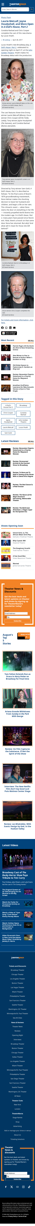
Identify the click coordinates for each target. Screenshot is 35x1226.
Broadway (6, 40)
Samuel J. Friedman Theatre (23, 537)
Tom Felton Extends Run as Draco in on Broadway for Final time (18, 676)
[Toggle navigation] (1, 4)
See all (31, 341)
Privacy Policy (12, 1216)
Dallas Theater (17, 1057)
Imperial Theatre (19, 543)
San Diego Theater (17, 1079)
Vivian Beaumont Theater (22, 558)
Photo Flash (6, 17)
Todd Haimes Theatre (21, 550)
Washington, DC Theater (18, 1009)
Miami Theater (17, 992)
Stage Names (17, 1117)
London (17, 1109)
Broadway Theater (17, 970)
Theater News (17, 1026)
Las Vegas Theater (17, 987)
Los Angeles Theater (17, 979)
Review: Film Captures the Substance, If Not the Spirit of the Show (17, 751)
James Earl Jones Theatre (22, 566)
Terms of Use (22, 1216)
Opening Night (17, 1035)
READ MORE (25, 634)
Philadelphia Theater (17, 996)
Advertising (17, 1126)
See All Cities (17, 1018)
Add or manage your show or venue (17, 1130)
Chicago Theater (17, 974)
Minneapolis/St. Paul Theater (17, 1013)
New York (17, 1105)
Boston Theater (17, 983)
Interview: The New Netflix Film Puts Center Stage (17, 789)
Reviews (18, 1031)
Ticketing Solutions (17, 1139)
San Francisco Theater (17, 1000)
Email (6, 611)
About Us (17, 1135)
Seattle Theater (17, 1005)
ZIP (5, 617)
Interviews (17, 1039)
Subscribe (17, 621)
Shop (17, 1122)
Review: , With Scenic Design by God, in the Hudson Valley (17, 826)
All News (17, 1096)
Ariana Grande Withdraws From (17, 714)
